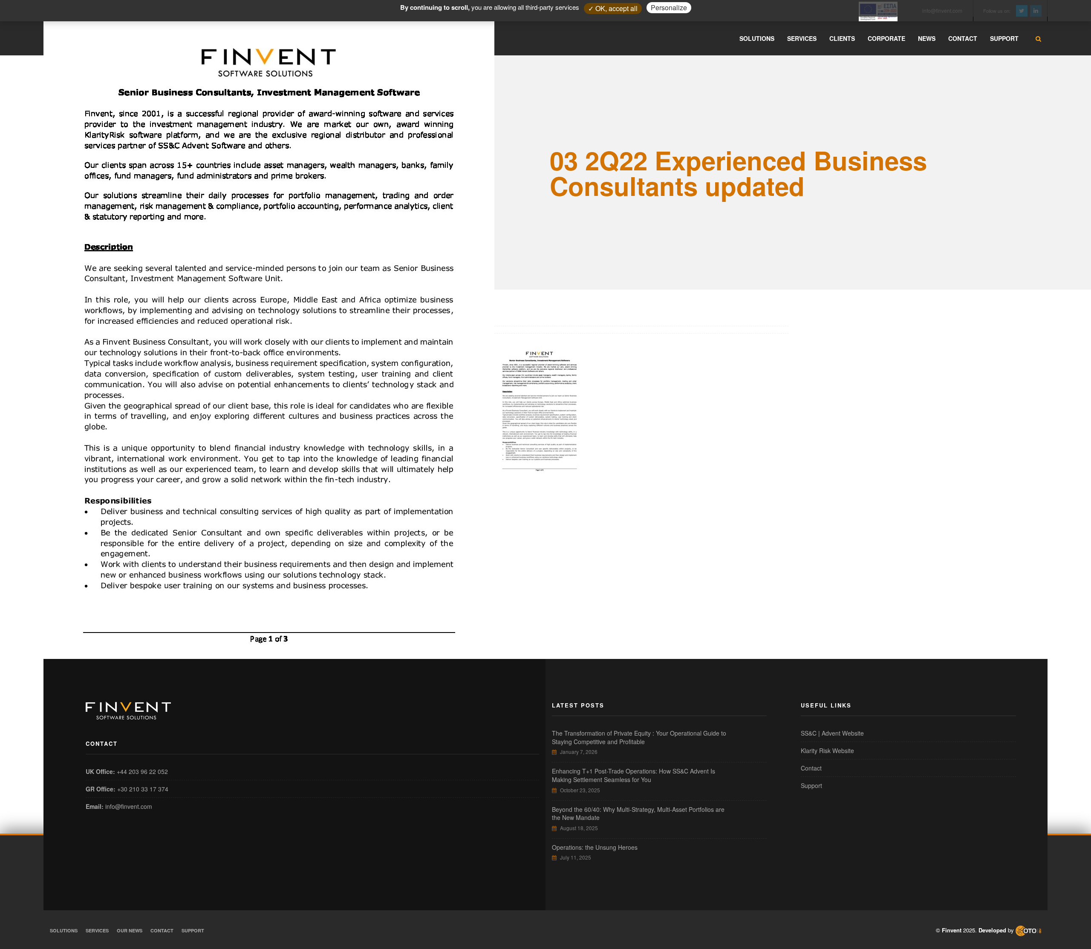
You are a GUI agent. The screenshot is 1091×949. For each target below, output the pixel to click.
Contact (811, 768)
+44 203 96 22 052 (142, 771)
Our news (129, 930)
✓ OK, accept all (613, 8)
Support (811, 785)
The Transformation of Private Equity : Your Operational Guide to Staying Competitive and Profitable (639, 737)
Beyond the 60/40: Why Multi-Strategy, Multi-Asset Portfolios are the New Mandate (638, 813)
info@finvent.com (128, 806)
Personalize (669, 7)
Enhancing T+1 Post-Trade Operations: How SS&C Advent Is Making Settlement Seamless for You (633, 775)
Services (97, 930)
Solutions (64, 930)
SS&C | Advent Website (832, 733)
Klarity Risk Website (827, 750)
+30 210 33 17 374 (142, 789)
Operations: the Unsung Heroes (595, 847)
